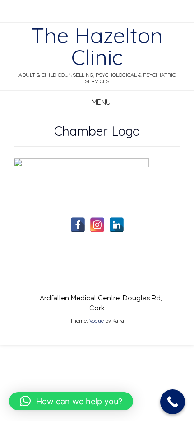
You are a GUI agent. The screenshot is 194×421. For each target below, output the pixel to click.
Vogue (96, 321)
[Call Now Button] (172, 401)
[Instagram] (97, 224)
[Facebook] (77, 224)
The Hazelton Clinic (97, 46)
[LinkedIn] (116, 224)
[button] (71, 401)
